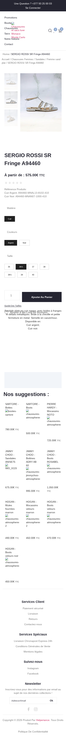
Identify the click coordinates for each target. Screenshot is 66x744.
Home (6, 54)
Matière (11, 208)
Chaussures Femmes (22, 59)
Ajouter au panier (41, 297)
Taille (10, 256)
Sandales (40, 59)
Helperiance (42, 720)
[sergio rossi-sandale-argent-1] (41, 102)
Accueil (5, 59)
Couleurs (12, 232)
